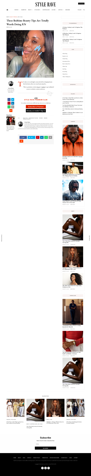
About (19, 457)
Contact (29, 457)
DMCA (70, 457)
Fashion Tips (64, 66)
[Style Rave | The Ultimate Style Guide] (45, 4)
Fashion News (64, 74)
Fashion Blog (64, 53)
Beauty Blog (64, 71)
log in (38, 87)
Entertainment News (66, 61)
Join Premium (81, 3)
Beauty (8, 16)
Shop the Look (65, 56)
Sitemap (76, 457)
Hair (51, 419)
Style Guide (13, 419)
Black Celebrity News (66, 63)
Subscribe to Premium (36, 106)
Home (14, 457)
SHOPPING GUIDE (33, 423)
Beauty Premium (13, 16)
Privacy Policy (36, 457)
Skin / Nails (20, 16)
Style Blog (64, 69)
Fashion (8, 419)
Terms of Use (45, 457)
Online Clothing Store (66, 76)
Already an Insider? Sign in (35, 110)
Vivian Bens (11, 88)
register (43, 87)
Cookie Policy (64, 457)
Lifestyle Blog (64, 58)
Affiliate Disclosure (54, 457)
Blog (24, 457)
